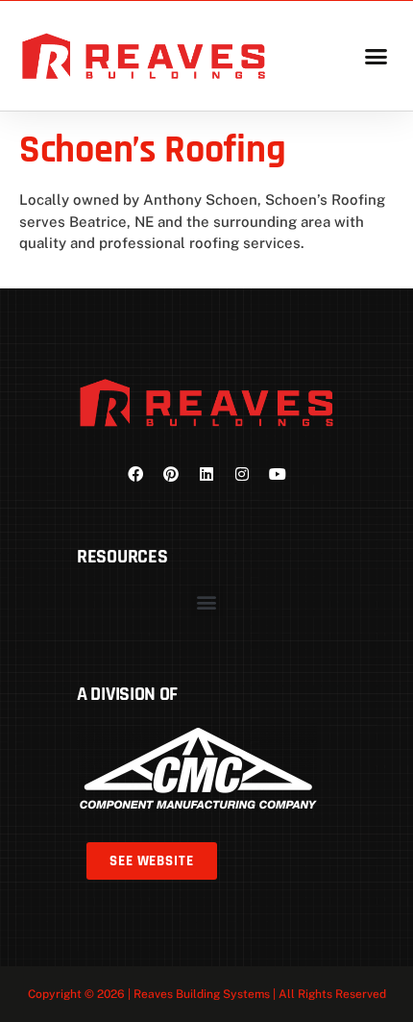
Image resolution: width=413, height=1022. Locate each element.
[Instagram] (242, 474)
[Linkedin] (206, 474)
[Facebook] (135, 474)
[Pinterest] (171, 474)
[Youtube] (277, 474)
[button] (375, 55)
